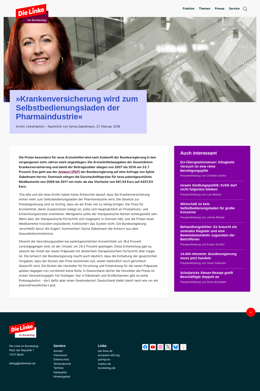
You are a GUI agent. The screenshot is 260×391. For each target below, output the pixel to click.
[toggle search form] (245, 8)
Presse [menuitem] (219, 8)
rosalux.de (104, 363)
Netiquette (60, 372)
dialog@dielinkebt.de (22, 363)
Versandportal (62, 363)
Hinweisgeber (61, 376)
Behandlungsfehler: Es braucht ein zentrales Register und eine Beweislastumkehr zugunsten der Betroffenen (208, 233)
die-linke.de (105, 350)
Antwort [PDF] (69, 172)
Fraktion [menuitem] (188, 8)
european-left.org (109, 355)
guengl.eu (104, 359)
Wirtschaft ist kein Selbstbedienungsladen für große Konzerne (207, 208)
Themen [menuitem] (204, 8)
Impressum (60, 355)
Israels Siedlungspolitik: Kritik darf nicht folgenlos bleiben (208, 187)
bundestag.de (106, 367)
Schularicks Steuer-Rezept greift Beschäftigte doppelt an (206, 275)
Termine (58, 367)
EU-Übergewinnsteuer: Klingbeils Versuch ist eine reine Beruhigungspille (207, 166)
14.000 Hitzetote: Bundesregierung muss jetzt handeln (208, 256)
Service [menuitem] (234, 8)
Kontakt (58, 350)
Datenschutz (61, 359)
